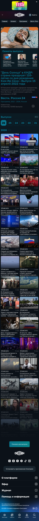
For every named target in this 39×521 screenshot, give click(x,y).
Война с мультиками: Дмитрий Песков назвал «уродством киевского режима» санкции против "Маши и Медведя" (29, 356)
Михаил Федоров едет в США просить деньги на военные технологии (9, 436)
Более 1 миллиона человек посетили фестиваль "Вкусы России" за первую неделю (26, 417)
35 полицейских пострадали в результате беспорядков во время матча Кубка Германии (9, 192)
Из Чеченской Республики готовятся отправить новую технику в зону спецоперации (29, 315)
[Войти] (30, 15)
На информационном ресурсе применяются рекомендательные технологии (15, 504)
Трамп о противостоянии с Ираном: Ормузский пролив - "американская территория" (9, 315)
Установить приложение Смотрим (19, 469)
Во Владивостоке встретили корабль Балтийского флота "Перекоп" (7, 294)
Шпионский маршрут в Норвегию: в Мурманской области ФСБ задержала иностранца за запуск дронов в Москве (10, 397)
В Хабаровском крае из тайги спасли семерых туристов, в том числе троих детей (28, 294)
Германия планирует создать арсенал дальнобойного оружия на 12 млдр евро (28, 274)
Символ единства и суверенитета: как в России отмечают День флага (28, 253)
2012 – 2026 (15, 102)
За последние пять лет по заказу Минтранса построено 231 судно (29, 171)
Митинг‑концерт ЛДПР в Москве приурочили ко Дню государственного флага (9, 213)
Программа (23, 21)
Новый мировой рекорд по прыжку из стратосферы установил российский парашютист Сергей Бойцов (28, 234)
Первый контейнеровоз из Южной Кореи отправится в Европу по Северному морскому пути (9, 254)
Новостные (5, 105)
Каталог (13, 21)
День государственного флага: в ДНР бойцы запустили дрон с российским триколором (9, 335)
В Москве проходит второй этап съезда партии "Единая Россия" (9, 232)
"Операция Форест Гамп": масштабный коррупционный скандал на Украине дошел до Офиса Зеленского (10, 417)
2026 (9, 130)
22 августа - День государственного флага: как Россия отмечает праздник (28, 335)
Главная (4, 21)
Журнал (6, 490)
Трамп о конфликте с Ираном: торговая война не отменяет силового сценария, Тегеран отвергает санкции (9, 275)
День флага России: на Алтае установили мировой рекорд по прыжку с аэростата (28, 213)
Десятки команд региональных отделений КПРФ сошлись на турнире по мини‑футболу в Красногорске (29, 193)
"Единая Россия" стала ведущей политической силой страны (9, 171)
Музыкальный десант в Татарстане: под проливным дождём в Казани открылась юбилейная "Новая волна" (10, 356)
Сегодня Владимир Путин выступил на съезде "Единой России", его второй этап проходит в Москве (29, 152)
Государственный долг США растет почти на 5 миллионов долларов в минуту (28, 437)
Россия (24, 102)
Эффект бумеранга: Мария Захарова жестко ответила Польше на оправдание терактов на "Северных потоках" (28, 397)
